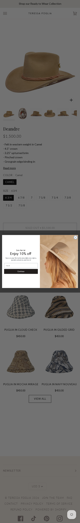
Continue (21, 271)
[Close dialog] (75, 237)
